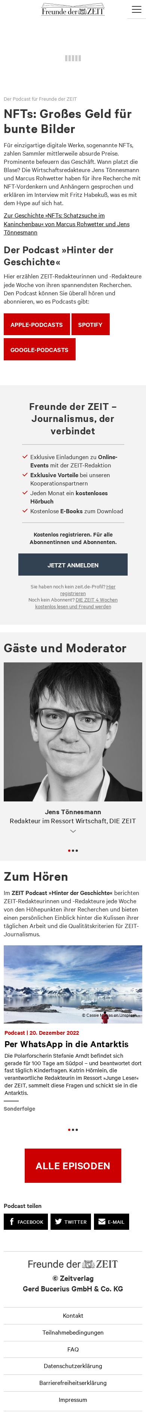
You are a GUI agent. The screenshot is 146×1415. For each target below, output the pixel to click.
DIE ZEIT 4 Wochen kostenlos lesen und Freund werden (76, 602)
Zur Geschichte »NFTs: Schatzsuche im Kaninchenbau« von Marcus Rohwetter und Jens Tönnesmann (67, 223)
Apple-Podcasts (36, 324)
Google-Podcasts (39, 349)
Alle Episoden (73, 1165)
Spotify (90, 324)
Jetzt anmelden (73, 565)
